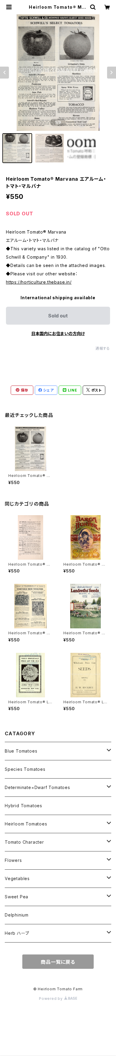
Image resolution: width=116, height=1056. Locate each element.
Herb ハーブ (17, 933)
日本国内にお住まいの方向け (58, 333)
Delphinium (17, 914)
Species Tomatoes (25, 769)
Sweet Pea (16, 896)
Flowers (13, 860)
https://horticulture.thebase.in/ (39, 282)
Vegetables (17, 878)
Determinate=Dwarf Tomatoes (37, 787)
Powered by (51, 998)
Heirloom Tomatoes (26, 823)
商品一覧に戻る (58, 962)
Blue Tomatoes (21, 750)
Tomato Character (24, 842)
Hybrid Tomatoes (23, 805)
